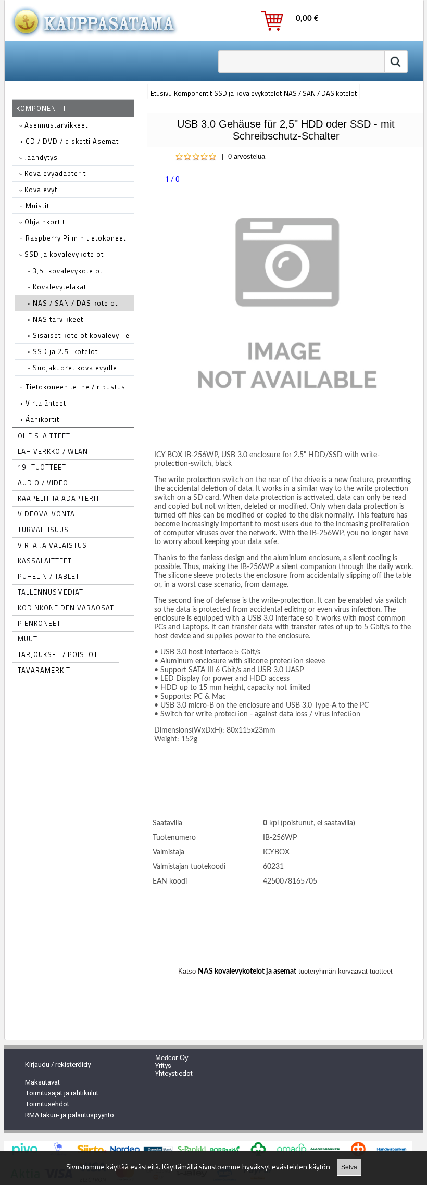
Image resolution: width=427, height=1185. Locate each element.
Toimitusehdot (47, 1104)
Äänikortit (39, 419)
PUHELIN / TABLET (49, 576)
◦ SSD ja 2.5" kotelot (63, 351)
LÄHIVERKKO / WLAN (53, 451)
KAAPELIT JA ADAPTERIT (59, 498)
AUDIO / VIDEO (43, 482)
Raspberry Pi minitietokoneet (73, 238)
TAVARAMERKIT (44, 670)
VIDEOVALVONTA (46, 514)
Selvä (349, 1167)
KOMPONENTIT (41, 108)
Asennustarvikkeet (55, 125)
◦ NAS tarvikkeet (55, 319)
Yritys (163, 1065)
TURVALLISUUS (43, 529)
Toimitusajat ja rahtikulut (61, 1093)
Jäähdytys (40, 157)
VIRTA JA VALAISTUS (52, 545)
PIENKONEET (39, 623)
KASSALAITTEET (45, 561)
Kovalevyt (39, 189)
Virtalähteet (43, 403)
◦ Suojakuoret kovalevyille (72, 367)
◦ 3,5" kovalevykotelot (65, 271)
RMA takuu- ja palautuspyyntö (69, 1115)
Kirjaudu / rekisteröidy (58, 1064)
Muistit (34, 205)
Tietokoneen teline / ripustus (72, 387)
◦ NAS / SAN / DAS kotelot (73, 303)
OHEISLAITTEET (44, 436)
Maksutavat (42, 1082)
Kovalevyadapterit (54, 173)
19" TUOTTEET (42, 467)
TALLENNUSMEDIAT (50, 592)
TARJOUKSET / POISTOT (58, 654)
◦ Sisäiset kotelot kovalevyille (79, 335)
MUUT (27, 639)
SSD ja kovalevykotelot (63, 254)
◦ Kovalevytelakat (57, 287)
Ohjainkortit (43, 222)
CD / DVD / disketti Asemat (69, 141)
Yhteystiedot (174, 1073)
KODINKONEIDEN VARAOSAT (66, 607)
